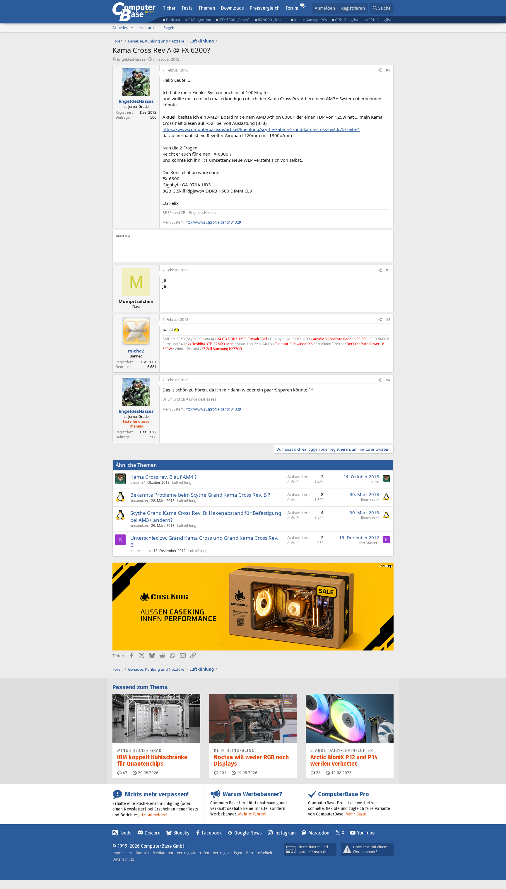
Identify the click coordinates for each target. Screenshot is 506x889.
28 (318, 772)
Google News (248, 833)
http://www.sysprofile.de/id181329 (213, 222)
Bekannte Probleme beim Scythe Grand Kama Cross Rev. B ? (200, 494)
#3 (388, 319)
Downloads (232, 8)
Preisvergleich (264, 8)
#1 (388, 70)
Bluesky (181, 833)
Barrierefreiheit (259, 853)
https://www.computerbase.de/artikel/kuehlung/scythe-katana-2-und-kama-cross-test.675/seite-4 (261, 129)
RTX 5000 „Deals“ (234, 20)
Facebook (212, 833)
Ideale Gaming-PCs (310, 20)
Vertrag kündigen (227, 853)
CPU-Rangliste (381, 20)
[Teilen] (380, 70)
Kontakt (142, 853)
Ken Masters (140, 550)
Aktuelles (120, 27)
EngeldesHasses (131, 59)
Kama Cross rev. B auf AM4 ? (163, 477)
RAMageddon (199, 20)
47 (124, 772)
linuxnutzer (139, 500)
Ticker (169, 8)
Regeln (169, 27)
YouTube (366, 833)
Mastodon (318, 833)
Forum (292, 8)
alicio (134, 482)
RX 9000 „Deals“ (272, 20)
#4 (388, 379)
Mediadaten (163, 853)
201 (222, 772)
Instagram (285, 833)
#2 (388, 270)
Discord (152, 833)
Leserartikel (148, 27)
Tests (187, 8)
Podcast (173, 20)
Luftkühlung (181, 482)
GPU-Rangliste (347, 20)
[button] (132, 27)
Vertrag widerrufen (193, 853)
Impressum (122, 853)
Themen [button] (206, 8)
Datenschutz (123, 859)
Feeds (125, 833)
